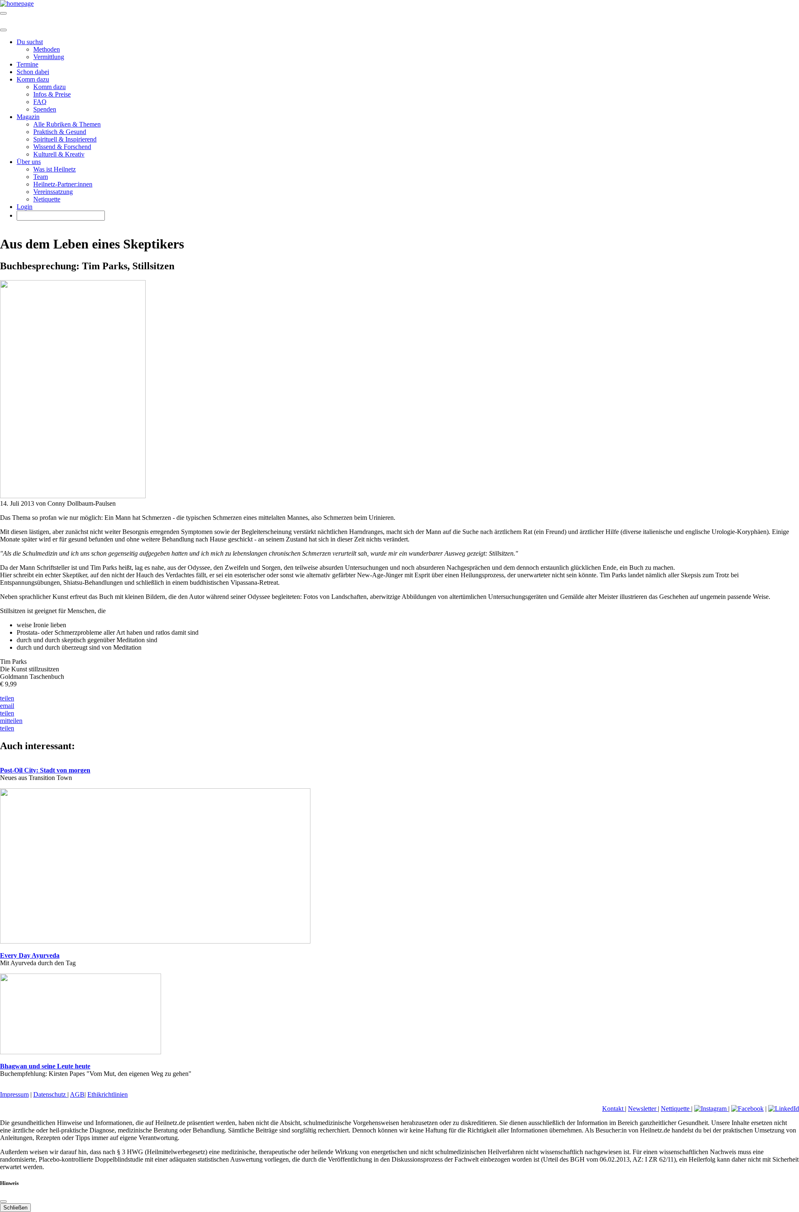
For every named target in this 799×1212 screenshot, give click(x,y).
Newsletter (643, 1108)
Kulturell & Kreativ (58, 154)
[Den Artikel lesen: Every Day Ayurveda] (155, 941)
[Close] (3, 30)
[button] (7, 698)
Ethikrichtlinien (107, 1094)
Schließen (15, 1208)
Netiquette (46, 199)
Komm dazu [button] (33, 79)
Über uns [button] (29, 161)
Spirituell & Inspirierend (65, 139)
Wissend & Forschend (62, 146)
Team (40, 176)
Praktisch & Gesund (59, 131)
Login (24, 206)
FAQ (40, 101)
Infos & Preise (52, 94)
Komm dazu (49, 86)
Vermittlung (48, 56)
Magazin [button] (28, 116)
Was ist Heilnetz (54, 169)
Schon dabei (33, 71)
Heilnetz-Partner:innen (62, 184)
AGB (77, 1094)
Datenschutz (50, 1094)
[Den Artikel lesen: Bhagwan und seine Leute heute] (80, 1052)
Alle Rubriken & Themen (67, 124)
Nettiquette (676, 1108)
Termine (27, 64)
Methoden (46, 49)
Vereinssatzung (53, 191)
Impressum (14, 1094)
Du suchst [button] (30, 41)
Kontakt (613, 1108)
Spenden (44, 109)
